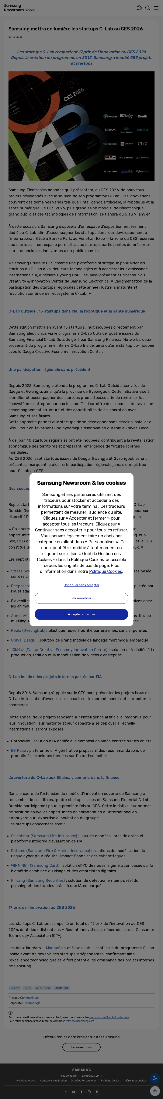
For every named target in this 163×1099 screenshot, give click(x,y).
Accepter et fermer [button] (81, 614)
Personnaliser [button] (82, 598)
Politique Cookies (105, 571)
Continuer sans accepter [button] (81, 585)
